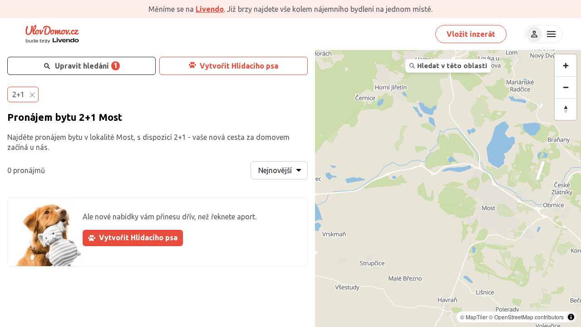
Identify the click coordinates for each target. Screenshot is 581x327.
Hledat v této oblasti (452, 65)
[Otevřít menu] (550, 34)
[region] (448, 188)
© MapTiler (473, 317)
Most (110, 117)
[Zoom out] (565, 87)
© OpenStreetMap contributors (526, 317)
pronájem (50, 137)
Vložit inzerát (471, 34)
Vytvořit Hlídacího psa (239, 66)
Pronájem (30, 117)
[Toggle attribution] (571, 317)
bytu (66, 117)
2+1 (87, 117)
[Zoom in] (565, 65)
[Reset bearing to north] (565, 109)
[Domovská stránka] (52, 34)
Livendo (210, 9)
